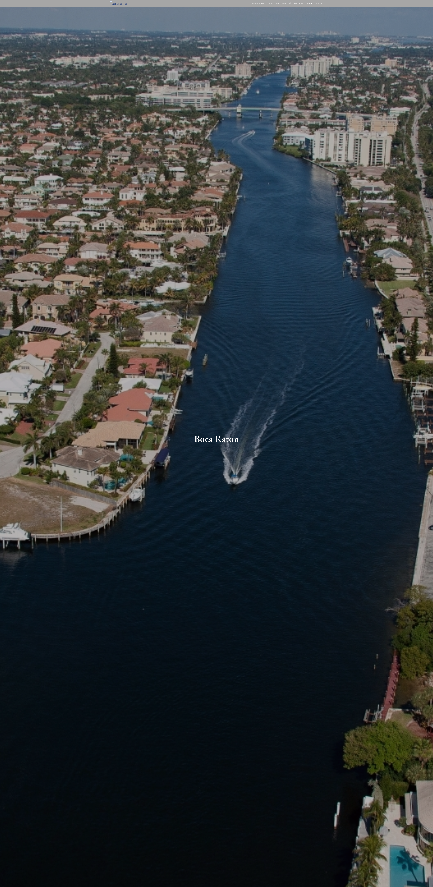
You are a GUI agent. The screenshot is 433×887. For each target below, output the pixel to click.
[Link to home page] (119, 3)
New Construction (277, 3)
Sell (289, 3)
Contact (320, 3)
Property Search (259, 3)
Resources (299, 4)
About (311, 4)
